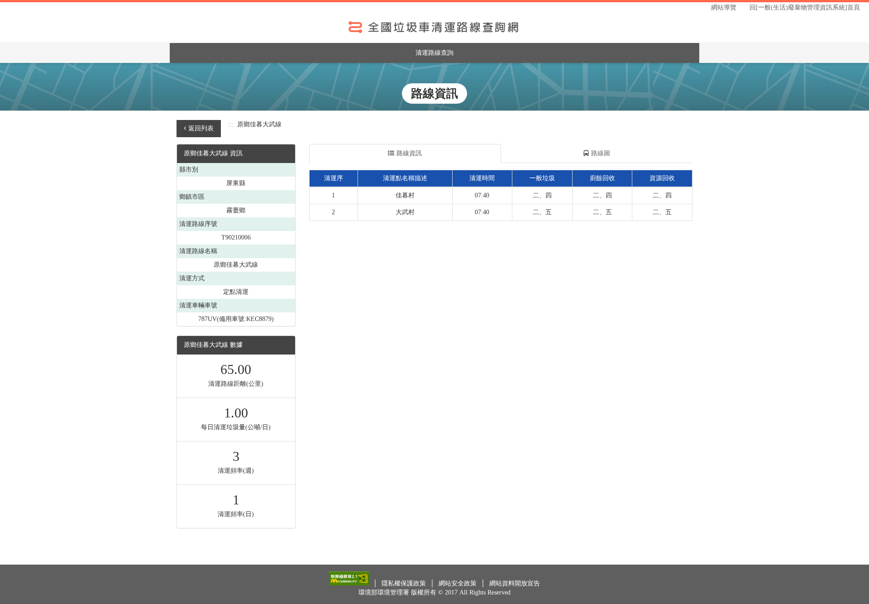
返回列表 (201, 128)
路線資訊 (409, 153)
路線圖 (600, 153)
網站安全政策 (458, 583)
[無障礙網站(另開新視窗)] (350, 583)
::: (230, 124)
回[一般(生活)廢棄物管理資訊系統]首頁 (805, 7)
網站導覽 (723, 7)
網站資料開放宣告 (514, 583)
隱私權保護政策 (405, 583)
